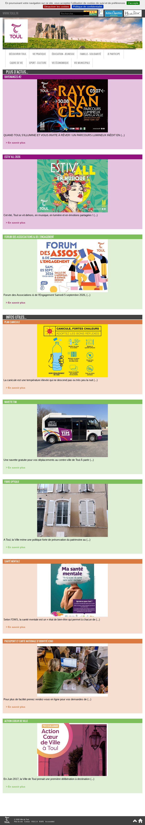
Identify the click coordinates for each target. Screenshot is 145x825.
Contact (27, 822)
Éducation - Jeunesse (63, 54)
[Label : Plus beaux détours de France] (101, 15)
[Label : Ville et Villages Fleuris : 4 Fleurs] (91, 15)
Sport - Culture (37, 63)
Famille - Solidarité (90, 54)
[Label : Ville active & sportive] (114, 15)
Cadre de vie (16, 63)
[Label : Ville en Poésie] (133, 15)
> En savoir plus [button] (15, 142)
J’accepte (133, 3)
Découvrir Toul (17, 54)
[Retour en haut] (134, 822)
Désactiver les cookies (56, 6)
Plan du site (18, 822)
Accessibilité (49, 822)
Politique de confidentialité (87, 6)
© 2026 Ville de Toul (21, 819)
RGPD (41, 822)
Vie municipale (82, 63)
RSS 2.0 (34, 822)
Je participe (114, 54)
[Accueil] (139, 822)
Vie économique (60, 63)
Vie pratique (39, 54)
